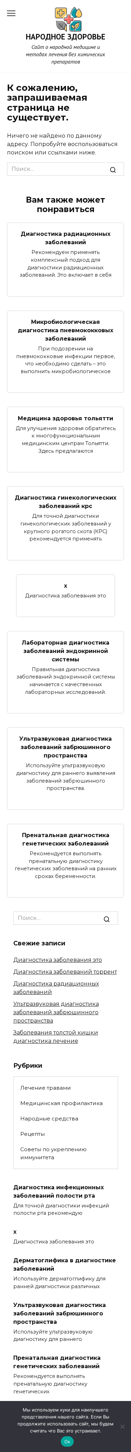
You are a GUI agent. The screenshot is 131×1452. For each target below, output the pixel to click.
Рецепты (32, 1134)
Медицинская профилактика (61, 1103)
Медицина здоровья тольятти (65, 418)
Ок (67, 1441)
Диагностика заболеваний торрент (65, 971)
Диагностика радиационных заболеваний (65, 238)
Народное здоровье (65, 36)
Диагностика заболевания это (57, 960)
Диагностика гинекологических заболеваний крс (65, 501)
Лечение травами (45, 1087)
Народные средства (49, 1118)
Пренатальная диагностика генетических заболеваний (65, 839)
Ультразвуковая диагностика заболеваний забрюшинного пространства (65, 747)
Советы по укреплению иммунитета (53, 1153)
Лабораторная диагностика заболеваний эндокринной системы (65, 650)
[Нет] (122, 1426)
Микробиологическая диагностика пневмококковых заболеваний (65, 330)
